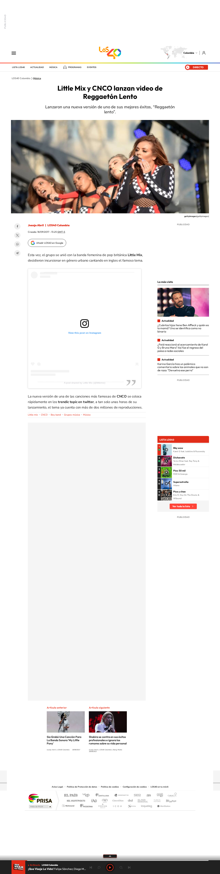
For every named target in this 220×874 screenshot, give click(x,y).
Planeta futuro (155, 800)
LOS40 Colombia (110, 53)
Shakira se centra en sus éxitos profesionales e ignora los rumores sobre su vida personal (108, 740)
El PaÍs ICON (117, 805)
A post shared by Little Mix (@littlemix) (84, 382)
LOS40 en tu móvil (159, 786)
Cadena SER (136, 795)
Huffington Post (75, 800)
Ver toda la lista (181, 506)
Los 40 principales (87, 795)
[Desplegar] (110, 856)
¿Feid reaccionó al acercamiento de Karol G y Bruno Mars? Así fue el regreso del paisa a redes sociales (182, 348)
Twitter (17, 235)
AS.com (147, 795)
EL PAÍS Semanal (143, 800)
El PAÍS (71, 795)
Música (53, 67)
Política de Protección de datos (82, 786)
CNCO (44, 414)
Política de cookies (110, 786)
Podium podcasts (102, 805)
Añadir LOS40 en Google (49, 242)
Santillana (103, 795)
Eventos (91, 67)
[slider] (110, 860)
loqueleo (147, 805)
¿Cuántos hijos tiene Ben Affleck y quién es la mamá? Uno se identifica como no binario (183, 328)
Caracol (171, 795)
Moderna (85, 805)
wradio (104, 800)
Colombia (188, 52)
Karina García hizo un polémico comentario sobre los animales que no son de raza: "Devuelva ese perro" (182, 367)
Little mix (33, 414)
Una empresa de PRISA (40, 798)
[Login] (204, 53)
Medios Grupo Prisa (40, 806)
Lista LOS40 (18, 67)
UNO (94, 800)
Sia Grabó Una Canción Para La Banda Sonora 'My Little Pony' (64, 740)
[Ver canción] (166, 449)
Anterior (91, 867)
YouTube (110, 764)
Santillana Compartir (121, 795)
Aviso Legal (57, 786)
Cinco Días (117, 800)
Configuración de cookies (135, 786)
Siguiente (129, 867)
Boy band (56, 414)
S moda (131, 805)
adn (158, 795)
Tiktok (96, 764)
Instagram (103, 764)
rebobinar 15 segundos (99, 867)
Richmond (68, 805)
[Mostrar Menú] (16, 52)
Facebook (17, 226)
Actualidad (37, 67)
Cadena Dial (130, 800)
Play (110, 867)
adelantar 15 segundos (121, 867)
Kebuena (168, 800)
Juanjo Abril (36, 225)
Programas (74, 67)
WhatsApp (17, 244)
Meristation (163, 805)
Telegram (17, 253)
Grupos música (72, 414)
